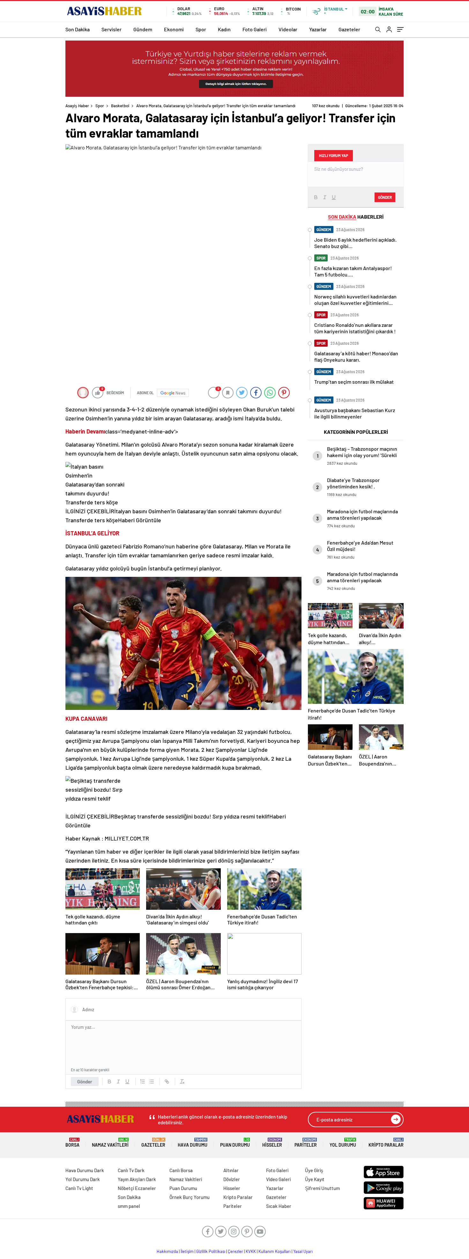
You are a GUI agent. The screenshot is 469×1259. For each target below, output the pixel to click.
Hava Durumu (192, 1143)
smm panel (129, 1206)
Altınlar (231, 1170)
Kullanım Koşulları (274, 1251)
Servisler (111, 29)
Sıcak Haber (278, 1206)
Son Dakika (77, 29)
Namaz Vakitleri (110, 1143)
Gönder (84, 1081)
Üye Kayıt (314, 1179)
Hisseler (272, 1143)
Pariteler (305, 1143)
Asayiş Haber (77, 105)
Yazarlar (318, 29)
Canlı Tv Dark (131, 1170)
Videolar (288, 29)
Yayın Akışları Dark (137, 1179)
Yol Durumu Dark (82, 1179)
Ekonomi (174, 29)
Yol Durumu (343, 1143)
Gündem (142, 29)
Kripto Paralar (386, 1143)
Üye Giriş (314, 1170)
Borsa (72, 1143)
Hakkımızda (167, 1251)
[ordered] (142, 1081)
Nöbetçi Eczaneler (137, 1188)
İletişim (187, 1251)
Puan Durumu (235, 1143)
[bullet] (151, 1081)
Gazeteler (349, 29)
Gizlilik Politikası (210, 1251)
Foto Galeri (254, 29)
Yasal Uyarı (303, 1251)
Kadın (224, 29)
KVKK (251, 1251)
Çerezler (235, 1251)
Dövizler (231, 1179)
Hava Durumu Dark (84, 1170)
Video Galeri (278, 1179)
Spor (201, 29)
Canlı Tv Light (79, 1188)
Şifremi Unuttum (322, 1188)
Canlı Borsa (181, 1170)
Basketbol (120, 105)
